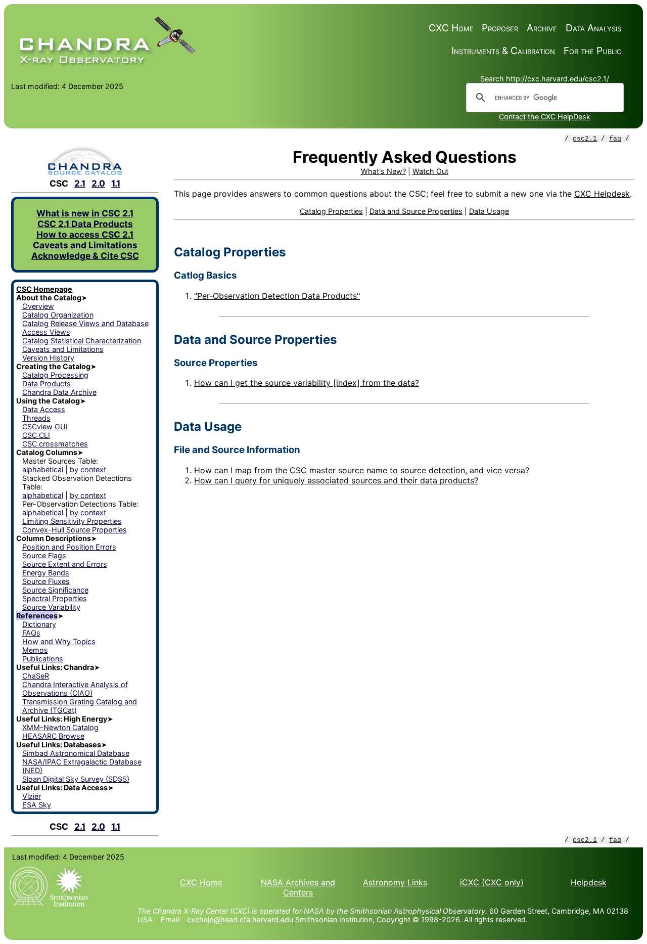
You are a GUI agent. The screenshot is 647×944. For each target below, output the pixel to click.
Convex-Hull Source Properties (74, 529)
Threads (36, 418)
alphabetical (42, 469)
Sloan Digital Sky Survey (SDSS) (75, 779)
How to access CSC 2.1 (84, 234)
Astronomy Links (395, 882)
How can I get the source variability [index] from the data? (306, 383)
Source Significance (55, 590)
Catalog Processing (55, 375)
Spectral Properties (54, 598)
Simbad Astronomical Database (75, 753)
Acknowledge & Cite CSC (85, 255)
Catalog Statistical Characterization (81, 340)
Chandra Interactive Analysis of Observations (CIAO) (75, 688)
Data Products (46, 383)
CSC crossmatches (55, 443)
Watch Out (430, 171)
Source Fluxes (46, 581)
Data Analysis (593, 28)
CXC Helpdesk (602, 194)
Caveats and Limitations (85, 245)
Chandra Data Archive (59, 392)
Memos (35, 650)
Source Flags (44, 555)
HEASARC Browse (53, 736)
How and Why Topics (59, 641)
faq (615, 139)
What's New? (383, 171)
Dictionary (39, 624)
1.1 (115, 183)
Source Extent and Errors (64, 564)
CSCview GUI (45, 426)
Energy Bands (45, 572)
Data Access (43, 409)
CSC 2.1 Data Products (85, 223)
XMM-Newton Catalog (60, 727)
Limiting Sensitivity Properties (72, 521)
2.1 (79, 183)
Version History (48, 357)
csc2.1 (585, 139)
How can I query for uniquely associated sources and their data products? (336, 480)
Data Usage (489, 211)
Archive (542, 28)
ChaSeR (35, 675)
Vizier (31, 796)
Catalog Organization (58, 314)
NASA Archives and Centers (298, 887)
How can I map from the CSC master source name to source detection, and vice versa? (361, 470)
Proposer (500, 28)
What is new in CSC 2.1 (84, 213)
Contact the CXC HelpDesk (544, 116)
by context (88, 469)
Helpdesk (589, 882)
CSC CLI (36, 435)
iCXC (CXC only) (492, 882)
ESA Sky (36, 804)
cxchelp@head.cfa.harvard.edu (240, 919)
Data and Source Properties (416, 211)
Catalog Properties (331, 211)
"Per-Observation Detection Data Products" (277, 296)
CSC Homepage (44, 289)
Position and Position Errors (69, 547)
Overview (38, 306)
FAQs (31, 632)
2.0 (98, 183)
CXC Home (451, 28)
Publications (42, 658)
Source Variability (51, 607)
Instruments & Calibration (503, 50)
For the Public (592, 50)
